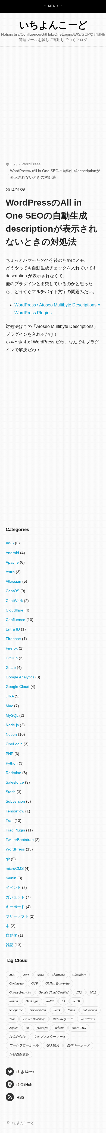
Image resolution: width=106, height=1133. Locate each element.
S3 (63, 1001)
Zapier (13, 1027)
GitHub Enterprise (57, 983)
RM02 (50, 1001)
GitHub (12, 658)
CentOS (13, 591)
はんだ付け (17, 1036)
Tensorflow (15, 811)
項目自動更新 (19, 1054)
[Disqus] (53, 441)
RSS (20, 1097)
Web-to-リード (63, 1019)
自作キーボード (78, 1045)
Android (13, 553)
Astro (11, 572)
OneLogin (15, 744)
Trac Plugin (16, 830)
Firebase (14, 639)
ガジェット (16, 897)
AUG (12, 974)
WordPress (30, 164)
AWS (10, 543)
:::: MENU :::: (53, 6)
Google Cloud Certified (53, 992)
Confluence (16, 619)
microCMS (15, 868)
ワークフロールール (24, 1045)
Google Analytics (20, 677)
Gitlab (11, 667)
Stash (11, 792)
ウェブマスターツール (49, 1036)
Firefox (12, 648)
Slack (57, 1010)
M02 (93, 992)
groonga (42, 1027)
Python (12, 763)
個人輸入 (52, 1045)
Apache (13, 562)
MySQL (12, 715)
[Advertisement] (53, 105)
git (8, 859)
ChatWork (15, 600)
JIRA (10, 696)
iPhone (59, 1027)
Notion (12, 734)
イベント (14, 887)
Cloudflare (15, 610)
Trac (10, 820)
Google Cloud (18, 686)
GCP (34, 983)
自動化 (12, 935)
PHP (10, 754)
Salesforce (15, 782)
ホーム (11, 164)
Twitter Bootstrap (34, 1019)
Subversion (16, 801)
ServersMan (38, 1010)
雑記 (10, 945)
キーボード (16, 907)
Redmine (14, 773)
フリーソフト (18, 916)
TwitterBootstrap (20, 839)
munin (11, 878)
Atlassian (14, 581)
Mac (10, 706)
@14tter (27, 1072)
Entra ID (13, 629)
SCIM (76, 1001)
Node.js (13, 725)
